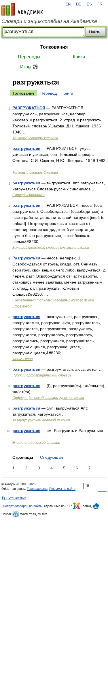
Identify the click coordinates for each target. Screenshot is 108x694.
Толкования (54, 47)
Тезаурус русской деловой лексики (41, 420)
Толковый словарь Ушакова (35, 138)
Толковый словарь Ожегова (35, 173)
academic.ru (22, 9)
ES (89, 4)
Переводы (29, 56)
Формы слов (22, 359)
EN (68, 4)
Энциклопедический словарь (36, 443)
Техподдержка (37, 488)
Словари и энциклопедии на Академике (49, 21)
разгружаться (26, 148)
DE (78, 4)
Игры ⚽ (29, 66)
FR (99, 4)
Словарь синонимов (28, 195)
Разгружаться (26, 258)
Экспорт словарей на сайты (21, 506)
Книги (79, 56)
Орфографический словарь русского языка (48, 398)
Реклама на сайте (62, 488)
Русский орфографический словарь (41, 375)
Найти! (95, 32)
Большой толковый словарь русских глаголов (50, 248)
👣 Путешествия (13, 498)
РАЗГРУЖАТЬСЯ (28, 108)
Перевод (48, 93)
